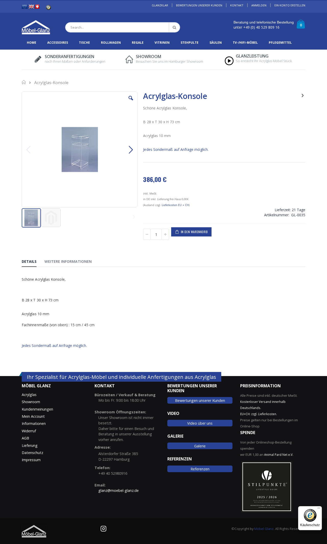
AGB (25, 438)
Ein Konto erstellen (289, 5)
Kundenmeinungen (37, 409)
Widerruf (29, 430)
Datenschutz (32, 452)
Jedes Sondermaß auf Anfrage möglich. (175, 149)
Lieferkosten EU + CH (175, 205)
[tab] (33, 262)
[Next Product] (302, 95)
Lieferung (30, 445)
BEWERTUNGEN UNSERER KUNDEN (199, 5)
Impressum (31, 459)
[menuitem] (31, 42)
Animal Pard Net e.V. (278, 454)
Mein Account (33, 416)
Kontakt (236, 5)
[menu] (163, 42)
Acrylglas (29, 394)
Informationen (34, 423)
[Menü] (319, 509)
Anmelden (258, 5)
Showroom (31, 401)
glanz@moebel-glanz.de (118, 490)
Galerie (200, 446)
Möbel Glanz (264, 528)
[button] (130, 102)
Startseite (24, 82)
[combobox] (122, 27)
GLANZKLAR (160, 5)
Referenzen (200, 469)
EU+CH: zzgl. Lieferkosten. (258, 414)
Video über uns (200, 423)
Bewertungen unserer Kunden (200, 400)
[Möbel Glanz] (36, 27)
